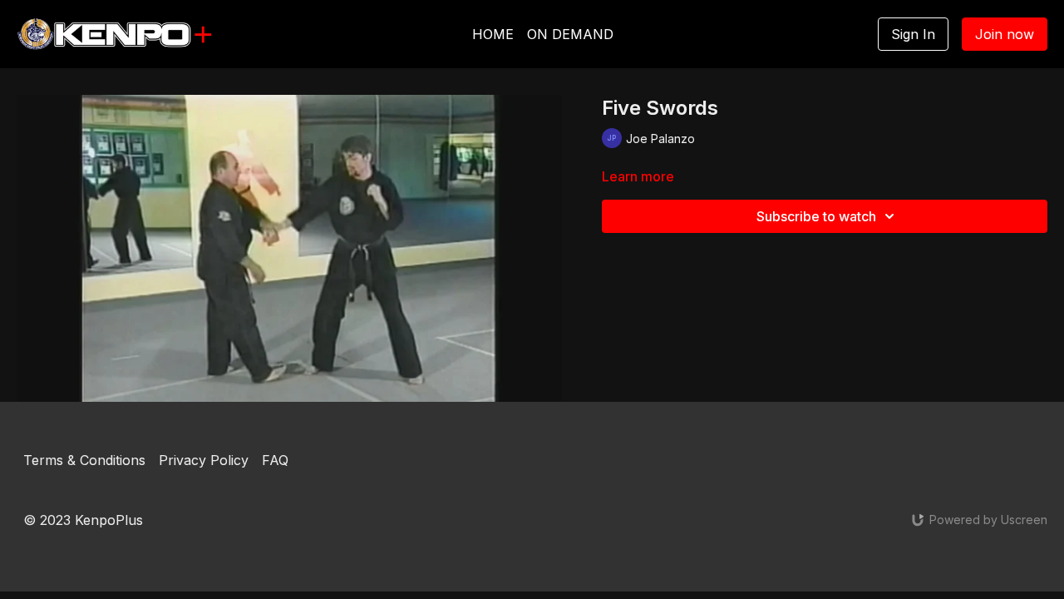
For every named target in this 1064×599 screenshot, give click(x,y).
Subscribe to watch (816, 216)
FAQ (275, 460)
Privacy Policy (204, 460)
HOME (493, 34)
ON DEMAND (570, 34)
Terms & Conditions (84, 460)
